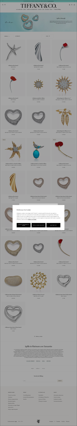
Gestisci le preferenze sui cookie (23, 225)
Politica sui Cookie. (32, 219)
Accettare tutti (53, 225)
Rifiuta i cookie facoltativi (38, 225)
